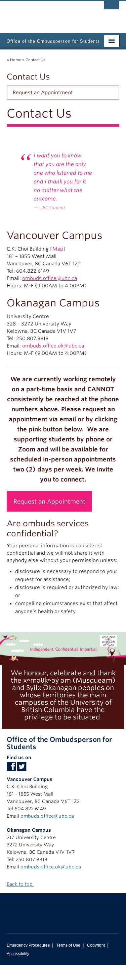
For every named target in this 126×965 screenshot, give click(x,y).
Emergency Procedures (28, 945)
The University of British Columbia (46, 13)
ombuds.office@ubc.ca (49, 278)
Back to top (20, 884)
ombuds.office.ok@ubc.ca (53, 346)
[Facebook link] (11, 768)
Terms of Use (68, 945)
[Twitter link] (21, 768)
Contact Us (28, 77)
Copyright (96, 945)
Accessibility (18, 953)
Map (57, 249)
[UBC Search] (111, 8)
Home (15, 59)
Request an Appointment (43, 93)
